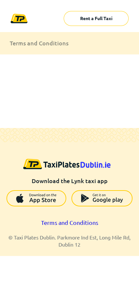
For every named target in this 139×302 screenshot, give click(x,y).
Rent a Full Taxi (96, 18)
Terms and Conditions (69, 222)
